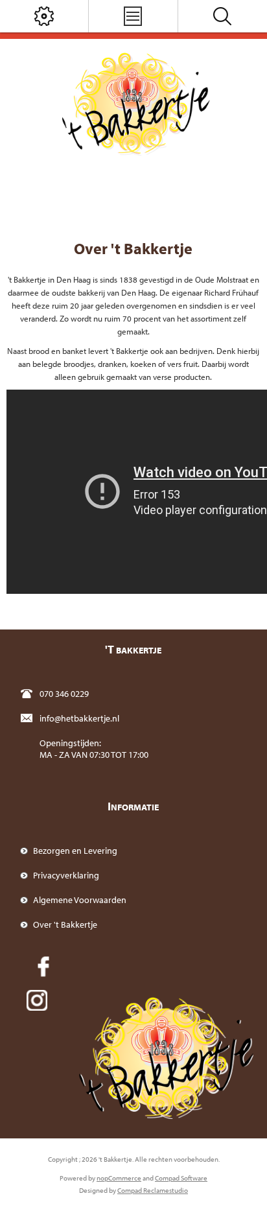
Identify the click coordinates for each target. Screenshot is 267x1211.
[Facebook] (43, 966)
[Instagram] (37, 1000)
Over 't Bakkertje (65, 924)
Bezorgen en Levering (75, 850)
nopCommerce (119, 1177)
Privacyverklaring (66, 875)
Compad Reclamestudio (152, 1190)
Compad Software (181, 1177)
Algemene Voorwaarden (79, 900)
